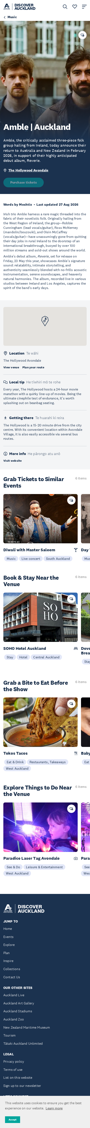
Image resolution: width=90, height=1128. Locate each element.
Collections (11, 969)
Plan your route (33, 367)
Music (11, 558)
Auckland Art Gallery (18, 1003)
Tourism (9, 1035)
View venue (11, 367)
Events (8, 937)
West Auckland (17, 768)
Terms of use (12, 1069)
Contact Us (11, 977)
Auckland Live (13, 995)
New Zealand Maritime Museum (26, 1027)
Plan (6, 953)
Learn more (54, 1108)
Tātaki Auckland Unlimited (23, 1043)
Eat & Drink (15, 762)
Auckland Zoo (13, 1019)
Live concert (31, 558)
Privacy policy (13, 1061)
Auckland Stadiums (17, 1011)
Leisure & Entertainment (44, 867)
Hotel (23, 657)
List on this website (17, 1077)
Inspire (8, 961)
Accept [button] (13, 1119)
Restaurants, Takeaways (48, 762)
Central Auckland (46, 657)
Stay (10, 657)
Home (7, 928)
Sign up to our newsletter (22, 1086)
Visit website (12, 461)
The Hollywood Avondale (28, 170)
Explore (9, 945)
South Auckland (58, 558)
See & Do (13, 867)
